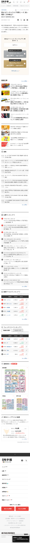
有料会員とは (15, 70)
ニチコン (9, 300)
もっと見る (24, 81)
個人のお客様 (8, 508)
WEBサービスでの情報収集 (18, 518)
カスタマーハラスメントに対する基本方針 (15, 525)
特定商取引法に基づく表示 (15, 523)
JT (7, 343)
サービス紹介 (17, 516)
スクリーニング (6, 479)
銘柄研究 (4, 475)
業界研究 (4, 483)
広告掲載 (7, 518)
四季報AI (4, 491)
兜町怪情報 (15, 5)
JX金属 (8, 311)
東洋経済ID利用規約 (15, 527)
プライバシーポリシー (12, 521)
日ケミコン (9, 303)
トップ (2, 5)
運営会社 (11, 516)
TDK (8, 350)
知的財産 (21, 521)
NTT (8, 354)
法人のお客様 (22, 508)
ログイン (15, 45)
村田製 (8, 307)
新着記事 (9, 5)
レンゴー (9, 315)
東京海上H (9, 346)
